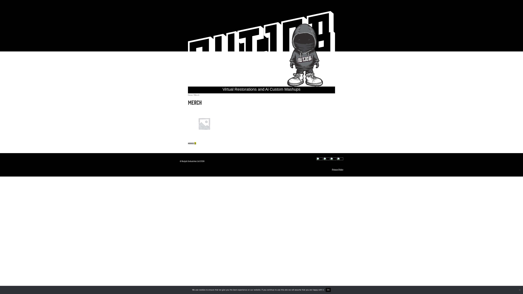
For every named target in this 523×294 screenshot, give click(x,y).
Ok (328, 290)
